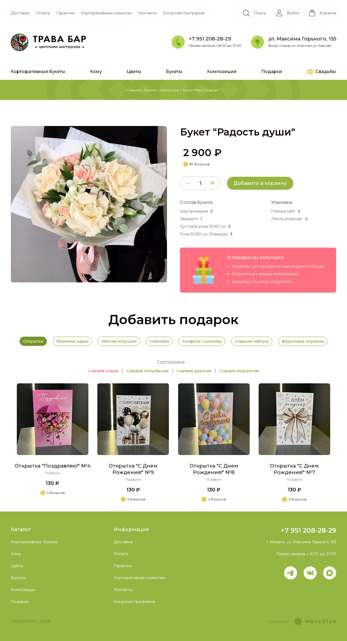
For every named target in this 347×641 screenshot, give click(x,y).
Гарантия (65, 13)
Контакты (147, 13)
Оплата (43, 13)
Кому (96, 71)
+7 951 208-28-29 (308, 530)
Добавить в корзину (260, 183)
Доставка (20, 13)
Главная (133, 90)
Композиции (222, 71)
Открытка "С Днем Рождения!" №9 (133, 469)
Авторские (169, 90)
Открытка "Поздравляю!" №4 (53, 466)
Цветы (134, 71)
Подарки (271, 71)
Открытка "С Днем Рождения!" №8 (213, 469)
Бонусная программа (183, 13)
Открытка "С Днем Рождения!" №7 (294, 469)
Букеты (174, 71)
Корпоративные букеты (38, 71)
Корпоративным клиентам (106, 13)
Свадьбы (326, 71)
